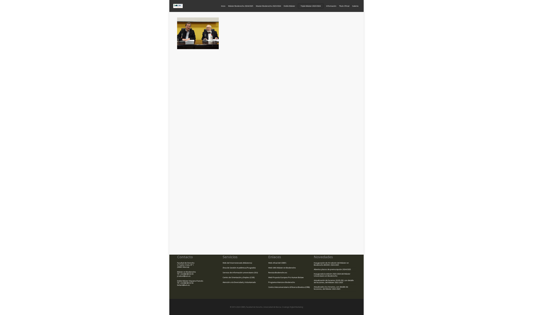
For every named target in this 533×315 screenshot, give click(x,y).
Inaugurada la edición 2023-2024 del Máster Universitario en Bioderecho (332, 275)
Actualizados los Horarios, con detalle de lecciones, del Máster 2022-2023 (331, 288)
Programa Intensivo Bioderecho (281, 282)
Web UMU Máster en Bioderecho (282, 267)
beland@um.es (183, 285)
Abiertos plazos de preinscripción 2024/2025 (332, 269)
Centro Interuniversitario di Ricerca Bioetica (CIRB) (289, 287)
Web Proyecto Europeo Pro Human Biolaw (286, 277)
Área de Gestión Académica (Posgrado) (239, 267)
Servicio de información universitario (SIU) (240, 272)
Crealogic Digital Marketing (292, 307)
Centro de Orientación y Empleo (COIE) (239, 277)
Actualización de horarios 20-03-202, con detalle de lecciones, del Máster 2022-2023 (334, 281)
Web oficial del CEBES (277, 263)
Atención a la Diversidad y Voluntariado (239, 282)
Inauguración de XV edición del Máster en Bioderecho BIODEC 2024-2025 (331, 264)
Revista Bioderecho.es (277, 272)
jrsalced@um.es (184, 276)
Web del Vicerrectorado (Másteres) (237, 263)
